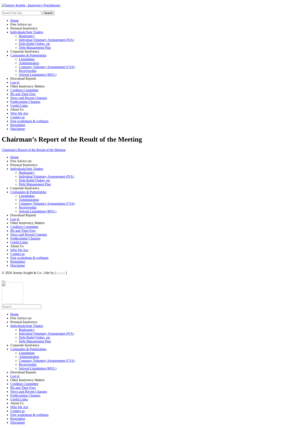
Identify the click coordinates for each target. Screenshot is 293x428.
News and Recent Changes (28, 98)
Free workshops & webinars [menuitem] (29, 415)
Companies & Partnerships (28, 55)
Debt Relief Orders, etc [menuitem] (34, 337)
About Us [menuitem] (17, 403)
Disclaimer (17, 129)
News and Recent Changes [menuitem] (28, 391)
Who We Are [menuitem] (19, 407)
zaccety (61, 273)
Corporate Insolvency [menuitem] (24, 345)
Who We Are (19, 113)
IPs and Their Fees (23, 94)
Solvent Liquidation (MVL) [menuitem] (37, 368)
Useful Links (19, 105)
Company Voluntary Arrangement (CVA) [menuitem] (47, 360)
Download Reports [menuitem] (23, 372)
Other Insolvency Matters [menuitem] (27, 380)
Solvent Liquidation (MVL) (37, 74)
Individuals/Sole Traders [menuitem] (26, 326)
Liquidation (27, 59)
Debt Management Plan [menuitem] (35, 341)
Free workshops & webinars (29, 121)
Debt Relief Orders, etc (34, 44)
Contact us (17, 117)
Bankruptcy (27, 36)
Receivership (27, 71)
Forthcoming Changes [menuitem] (25, 395)
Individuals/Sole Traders (26, 32)
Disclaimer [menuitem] (17, 422)
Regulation (17, 125)
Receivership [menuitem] (27, 364)
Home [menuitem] (14, 314)
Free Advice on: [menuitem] (21, 318)
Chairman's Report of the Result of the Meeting (34, 150)
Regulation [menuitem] (17, 418)
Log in (14, 82)
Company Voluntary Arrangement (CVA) (47, 67)
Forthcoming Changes (25, 102)
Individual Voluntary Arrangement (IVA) (46, 40)
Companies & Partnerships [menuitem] (28, 349)
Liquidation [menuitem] (27, 353)
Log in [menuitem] (14, 376)
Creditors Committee (24, 90)
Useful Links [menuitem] (19, 399)
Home (14, 20)
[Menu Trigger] (3, 281)
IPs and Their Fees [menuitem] (23, 388)
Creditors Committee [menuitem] (24, 384)
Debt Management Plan (35, 47)
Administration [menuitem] (29, 357)
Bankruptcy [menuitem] (27, 330)
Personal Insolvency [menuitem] (24, 322)
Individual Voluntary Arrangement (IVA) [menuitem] (46, 333)
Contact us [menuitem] (17, 411)
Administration (29, 63)
